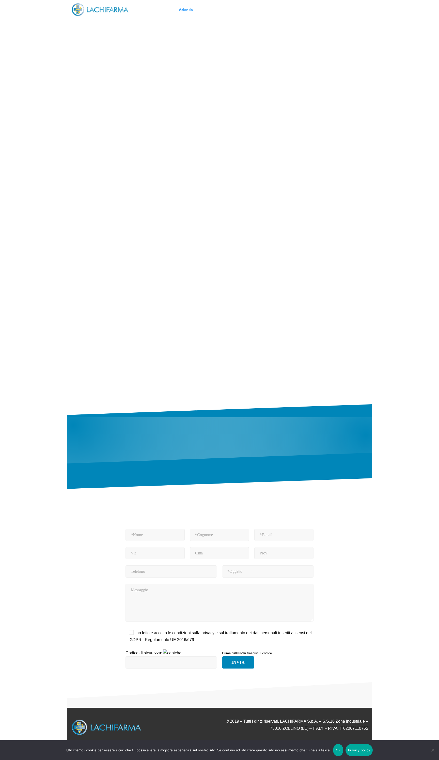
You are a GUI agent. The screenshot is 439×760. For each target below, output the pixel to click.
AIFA (157, 155)
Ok (338, 750)
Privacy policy (359, 750)
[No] (432, 750)
